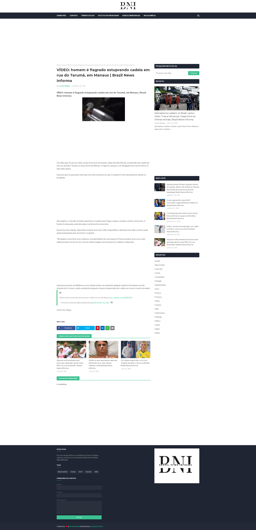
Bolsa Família (160, 265)
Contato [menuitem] (74, 15)
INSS (156, 309)
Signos (157, 329)
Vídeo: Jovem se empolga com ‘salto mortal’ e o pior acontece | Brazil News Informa (183, 229)
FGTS (157, 289)
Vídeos (157, 333)
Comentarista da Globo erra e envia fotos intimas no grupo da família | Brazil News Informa (182, 215)
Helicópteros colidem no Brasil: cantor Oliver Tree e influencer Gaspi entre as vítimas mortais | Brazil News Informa (174, 116)
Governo (158, 305)
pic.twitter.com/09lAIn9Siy (121, 297)
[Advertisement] (128, 41)
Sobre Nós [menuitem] (61, 15)
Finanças (158, 297)
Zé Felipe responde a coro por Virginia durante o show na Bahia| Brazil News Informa (135, 363)
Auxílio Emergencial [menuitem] (131, 15)
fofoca (157, 301)
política (157, 321)
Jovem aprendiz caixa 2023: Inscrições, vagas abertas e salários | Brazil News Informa (182, 202)
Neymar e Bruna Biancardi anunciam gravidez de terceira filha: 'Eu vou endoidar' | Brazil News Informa (70, 364)
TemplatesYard (75, 526)
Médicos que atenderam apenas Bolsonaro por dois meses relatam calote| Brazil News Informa (103, 364)
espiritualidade (160, 285)
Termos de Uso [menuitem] (88, 15)
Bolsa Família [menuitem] (149, 15)
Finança (158, 293)
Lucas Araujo (64, 86)
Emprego (158, 281)
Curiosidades (159, 277)
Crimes (157, 273)
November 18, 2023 (101, 302)
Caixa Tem (159, 269)
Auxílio (157, 261)
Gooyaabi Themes (96, 526)
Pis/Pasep (158, 317)
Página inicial (61, 65)
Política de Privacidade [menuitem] (108, 15)
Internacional (160, 313)
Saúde (157, 325)
